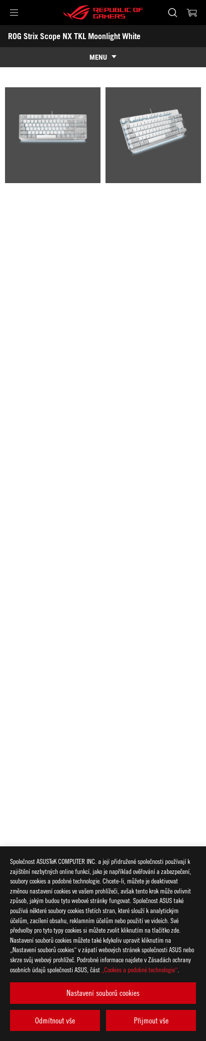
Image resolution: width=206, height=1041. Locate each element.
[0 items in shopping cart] (192, 12)
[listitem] (52, 135)
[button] (14, 13)
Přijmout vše (151, 1020)
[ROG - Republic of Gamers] (103, 12)
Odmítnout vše (55, 1020)
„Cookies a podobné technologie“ (140, 969)
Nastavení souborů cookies (103, 993)
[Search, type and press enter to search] (172, 12)
